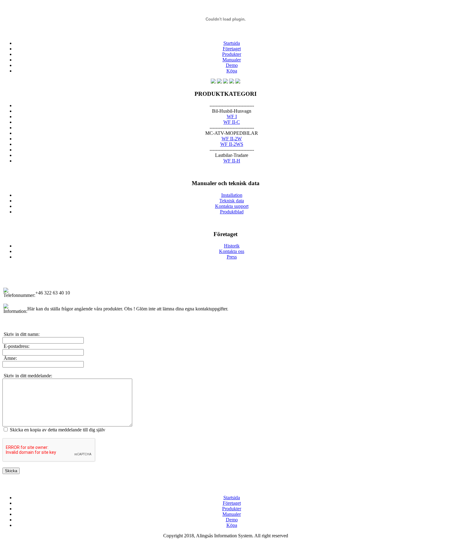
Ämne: (9, 358)
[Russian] (237, 81)
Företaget (232, 48)
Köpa (231, 70)
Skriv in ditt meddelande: (27, 375)
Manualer (231, 59)
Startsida (231, 43)
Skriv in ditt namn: (21, 334)
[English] (213, 81)
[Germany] (219, 81)
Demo (232, 65)
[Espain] (231, 81)
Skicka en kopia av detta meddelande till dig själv (57, 429)
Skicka (11, 471)
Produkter (231, 54)
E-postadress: (15, 346)
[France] (225, 81)
